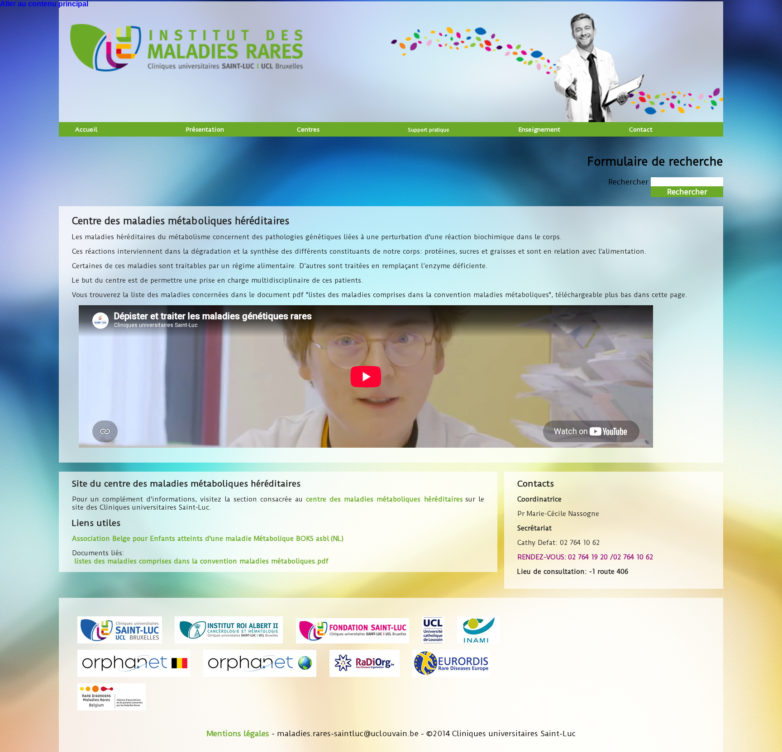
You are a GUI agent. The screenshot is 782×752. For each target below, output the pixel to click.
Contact (641, 129)
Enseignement (539, 129)
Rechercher (629, 181)
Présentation (205, 129)
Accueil (86, 129)
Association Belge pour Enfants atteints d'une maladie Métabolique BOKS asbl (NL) (208, 538)
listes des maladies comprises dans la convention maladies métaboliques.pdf (201, 561)
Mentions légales (237, 733)
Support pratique (428, 130)
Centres (308, 129)
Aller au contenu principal (44, 4)
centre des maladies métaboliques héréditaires (384, 499)
